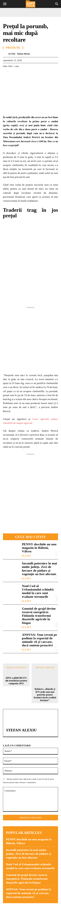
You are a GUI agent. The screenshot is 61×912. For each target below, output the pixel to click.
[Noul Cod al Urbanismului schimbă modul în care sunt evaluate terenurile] (11, 591)
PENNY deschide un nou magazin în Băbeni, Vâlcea (39, 547)
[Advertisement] (30, 339)
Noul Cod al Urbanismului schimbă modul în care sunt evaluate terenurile (38, 591)
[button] (4, 4)
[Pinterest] (20, 73)
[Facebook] (6, 73)
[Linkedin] (33, 73)
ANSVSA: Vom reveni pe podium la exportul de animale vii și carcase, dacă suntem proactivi (39, 640)
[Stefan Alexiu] (5, 54)
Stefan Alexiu (23, 54)
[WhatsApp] (26, 73)
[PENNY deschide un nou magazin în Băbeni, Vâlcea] (11, 549)
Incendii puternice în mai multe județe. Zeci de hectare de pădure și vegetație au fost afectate (39, 568)
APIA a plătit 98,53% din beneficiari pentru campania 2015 (16, 681)
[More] (40, 73)
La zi (26, 556)
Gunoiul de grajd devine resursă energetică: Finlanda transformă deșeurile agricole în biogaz (39, 616)
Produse (13, 47)
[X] (13, 73)
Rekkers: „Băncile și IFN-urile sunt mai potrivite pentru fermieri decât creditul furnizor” (45, 695)
